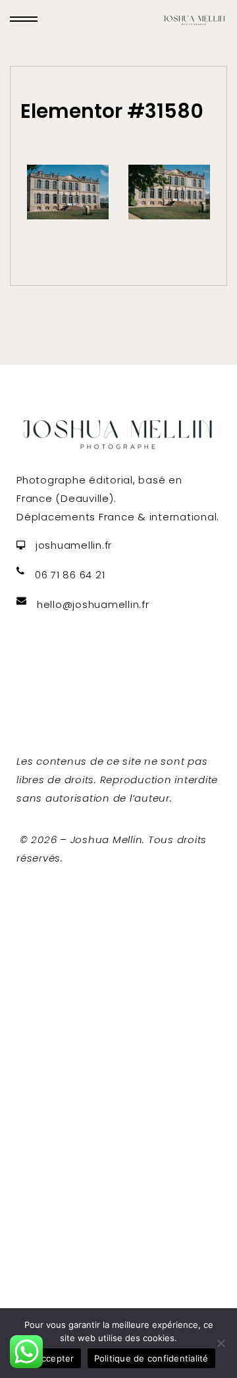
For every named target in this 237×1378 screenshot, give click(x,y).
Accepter (55, 1358)
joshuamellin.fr (74, 545)
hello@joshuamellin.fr (93, 604)
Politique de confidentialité (151, 1358)
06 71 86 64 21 (70, 575)
